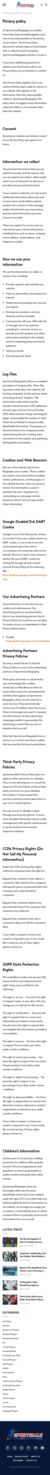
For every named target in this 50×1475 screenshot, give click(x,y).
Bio (4, 1342)
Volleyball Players (10, 1411)
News (5, 1377)
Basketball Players (11, 1338)
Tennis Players (9, 1398)
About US (35, 1456)
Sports (5, 1394)
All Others (7, 1321)
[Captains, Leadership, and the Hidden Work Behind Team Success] (10, 1256)
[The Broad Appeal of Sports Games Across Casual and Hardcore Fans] (10, 1242)
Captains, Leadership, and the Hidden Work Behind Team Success (33, 1256)
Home (9, 1456)
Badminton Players (11, 1330)
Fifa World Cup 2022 (11, 1355)
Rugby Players (9, 1389)
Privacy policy (21, 1456)
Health (6, 1368)
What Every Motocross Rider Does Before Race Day (31, 1299)
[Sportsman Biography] (25, 4)
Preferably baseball (11, 1385)
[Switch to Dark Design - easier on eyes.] (41, 4)
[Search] (46, 5)
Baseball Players (10, 1334)
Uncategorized (9, 1406)
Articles (6, 1325)
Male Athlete (8, 1372)
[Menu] (4, 5)
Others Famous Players (13, 1381)
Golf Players (8, 1364)
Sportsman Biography (11, 13)
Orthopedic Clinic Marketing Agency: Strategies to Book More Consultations (32, 1286)
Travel (5, 1402)
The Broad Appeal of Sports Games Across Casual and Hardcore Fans (33, 1241)
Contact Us (31, 1460)
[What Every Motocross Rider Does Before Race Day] (10, 1300)
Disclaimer (18, 1460)
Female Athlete (9, 1351)
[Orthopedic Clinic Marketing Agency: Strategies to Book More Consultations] (10, 1285)
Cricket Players (9, 1347)
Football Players (10, 1359)
